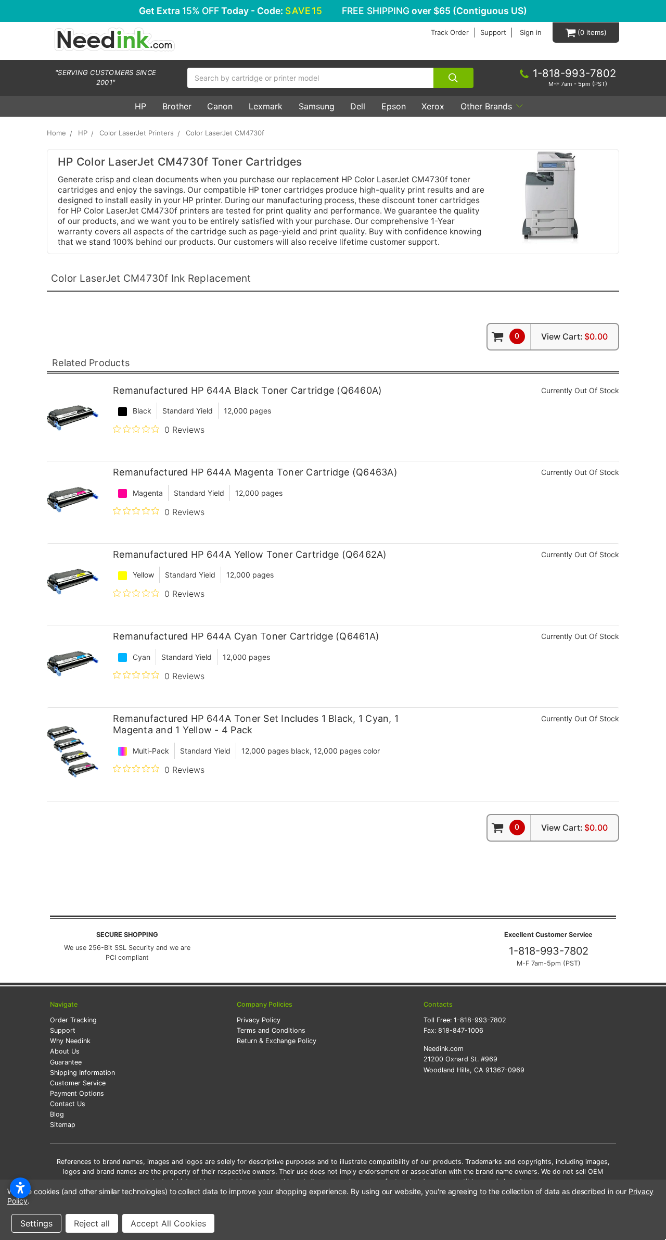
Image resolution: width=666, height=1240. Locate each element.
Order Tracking (73, 1020)
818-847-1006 (460, 1030)
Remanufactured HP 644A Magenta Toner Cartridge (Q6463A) (255, 472)
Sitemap (62, 1125)
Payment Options (77, 1093)
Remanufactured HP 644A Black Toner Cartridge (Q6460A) (247, 390)
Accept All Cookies (168, 1223)
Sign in (531, 32)
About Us (65, 1051)
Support (493, 32)
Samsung (317, 106)
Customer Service (78, 1083)
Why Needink (70, 1041)
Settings (36, 1223)
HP (140, 106)
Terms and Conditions (271, 1030)
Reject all (92, 1223)
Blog (57, 1114)
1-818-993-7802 (548, 951)
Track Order (450, 32)
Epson (393, 106)
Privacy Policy (258, 1020)
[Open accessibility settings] (20, 1188)
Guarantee (66, 1062)
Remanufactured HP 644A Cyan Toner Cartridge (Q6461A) (246, 636)
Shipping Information (82, 1072)
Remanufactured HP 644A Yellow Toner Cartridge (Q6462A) (250, 554)
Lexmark (266, 106)
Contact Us (67, 1104)
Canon (220, 106)
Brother (176, 106)
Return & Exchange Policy (276, 1041)
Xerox (432, 106)
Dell (357, 106)
